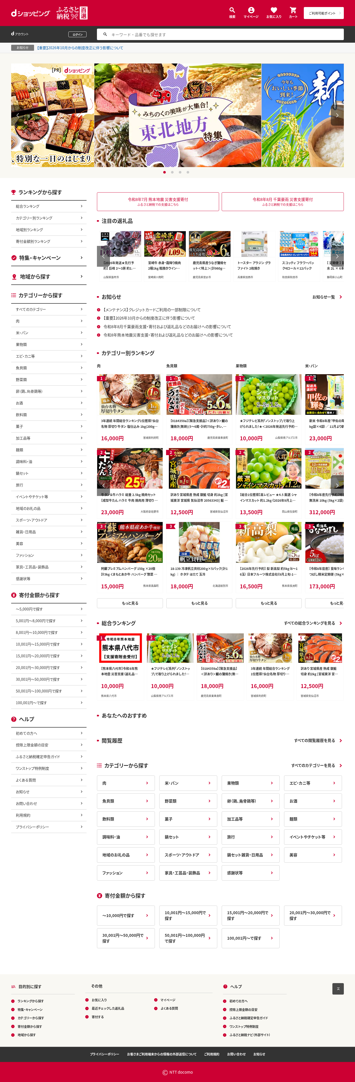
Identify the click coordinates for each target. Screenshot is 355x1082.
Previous (17, 115)
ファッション (25, 555)
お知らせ (22, 791)
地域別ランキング (29, 229)
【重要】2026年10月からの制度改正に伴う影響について (80, 47)
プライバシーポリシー (32, 826)
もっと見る (130, 603)
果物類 (21, 344)
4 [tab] (188, 172)
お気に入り (273, 16)
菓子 (19, 426)
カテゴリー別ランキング (34, 217)
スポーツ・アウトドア (31, 520)
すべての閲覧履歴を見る (314, 740)
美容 (19, 543)
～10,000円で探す (118, 915)
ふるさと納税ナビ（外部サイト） (250, 1035)
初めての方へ (26, 733)
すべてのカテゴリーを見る (313, 765)
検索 (232, 16)
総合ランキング (27, 206)
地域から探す (35, 276)
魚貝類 (21, 367)
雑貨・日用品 (26, 531)
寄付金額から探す (30, 1026)
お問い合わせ (26, 803)
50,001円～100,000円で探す (39, 690)
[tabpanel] (177, 115)
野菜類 (21, 379)
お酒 (19, 402)
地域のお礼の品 (28, 508)
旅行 (19, 484)
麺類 (19, 449)
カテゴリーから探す (31, 1018)
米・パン (22, 332)
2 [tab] (173, 172)
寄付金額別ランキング (33, 241)
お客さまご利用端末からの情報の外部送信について (161, 1054)
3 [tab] (180, 172)
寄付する (98, 1016)
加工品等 (23, 438)
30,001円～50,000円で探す (38, 679)
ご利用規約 (211, 1054)
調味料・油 (24, 461)
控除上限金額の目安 (32, 744)
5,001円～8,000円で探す (36, 620)
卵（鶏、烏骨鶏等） (29, 391)
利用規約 (23, 815)
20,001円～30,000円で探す (38, 667)
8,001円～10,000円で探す (37, 632)
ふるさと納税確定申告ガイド (38, 756)
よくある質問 (26, 779)
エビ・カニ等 (25, 356)
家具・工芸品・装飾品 (32, 566)
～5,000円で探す (29, 609)
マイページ (251, 16)
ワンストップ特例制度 (32, 768)
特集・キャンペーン (40, 258)
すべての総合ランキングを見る (309, 623)
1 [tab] (165, 172)
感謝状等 (23, 578)
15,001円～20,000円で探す (38, 655)
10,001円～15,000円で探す (38, 644)
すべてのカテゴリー (31, 309)
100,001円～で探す (31, 702)
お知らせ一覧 (323, 297)
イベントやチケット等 (32, 496)
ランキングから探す (31, 1001)
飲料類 (21, 414)
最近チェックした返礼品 (108, 1008)
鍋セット (22, 473)
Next (337, 115)
